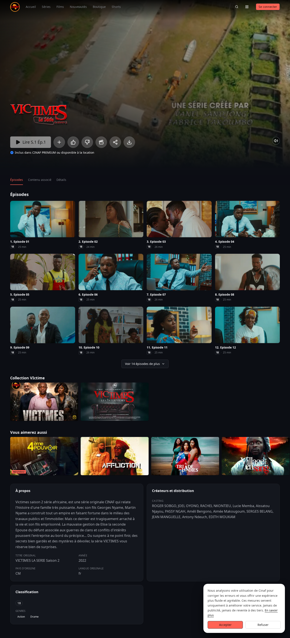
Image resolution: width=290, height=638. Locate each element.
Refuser (263, 625)
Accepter (225, 625)
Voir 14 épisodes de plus (142, 364)
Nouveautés (78, 7)
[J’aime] (73, 142)
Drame (34, 616)
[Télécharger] (129, 142)
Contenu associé (39, 180)
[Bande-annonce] (101, 142)
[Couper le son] (276, 141)
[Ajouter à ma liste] (59, 142)
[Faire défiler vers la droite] (286, 457)
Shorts (116, 7)
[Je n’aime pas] (87, 142)
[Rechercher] (237, 7)
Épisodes (16, 180)
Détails (61, 180)
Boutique (99, 7)
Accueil (31, 7)
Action (21, 616)
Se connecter (268, 7)
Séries (46, 7)
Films (60, 7)
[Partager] (115, 142)
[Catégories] (247, 7)
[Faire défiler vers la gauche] (4, 457)
